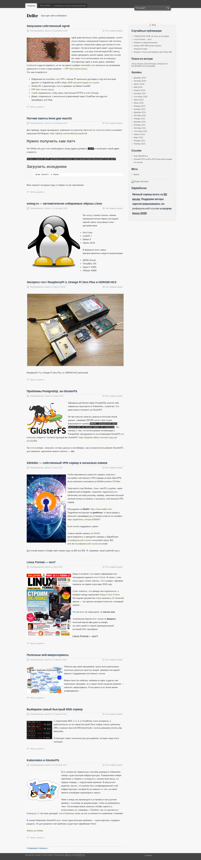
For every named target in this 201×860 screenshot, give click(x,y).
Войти (136, 175)
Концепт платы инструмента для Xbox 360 (153, 52)
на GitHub (95, 533)
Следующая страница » (37, 848)
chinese (140, 64)
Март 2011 (138, 137)
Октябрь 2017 (140, 93)
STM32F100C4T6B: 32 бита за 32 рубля (151, 36)
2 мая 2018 (57, 468)
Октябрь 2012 (140, 115)
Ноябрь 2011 (139, 125)
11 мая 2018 (57, 396)
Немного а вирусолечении (145, 42)
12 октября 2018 (59, 208)
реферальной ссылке (80, 540)
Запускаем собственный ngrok (48, 26)
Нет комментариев (114, 31)
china (133, 64)
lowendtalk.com (88, 65)
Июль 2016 (139, 100)
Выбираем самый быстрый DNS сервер (55, 709)
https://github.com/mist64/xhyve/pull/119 (68, 133)
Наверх (149, 855)
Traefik (34, 93)
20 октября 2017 (59, 765)
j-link (159, 64)
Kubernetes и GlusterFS (43, 760)
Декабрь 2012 (140, 112)
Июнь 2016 (139, 103)
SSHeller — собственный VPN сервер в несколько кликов (67, 462)
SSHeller (116, 481)
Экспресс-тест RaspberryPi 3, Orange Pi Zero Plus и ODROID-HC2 (71, 282)
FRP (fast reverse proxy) (76, 69)
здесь (117, 550)
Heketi (93, 824)
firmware (152, 64)
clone (146, 64)
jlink (163, 64)
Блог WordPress (141, 156)
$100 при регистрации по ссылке (83, 82)
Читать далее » (37, 107)
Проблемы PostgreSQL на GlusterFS (52, 391)
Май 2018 (138, 87)
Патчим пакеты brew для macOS (49, 118)
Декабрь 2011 (140, 122)
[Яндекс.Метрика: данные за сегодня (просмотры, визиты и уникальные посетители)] (140, 181)
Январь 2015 (139, 106)
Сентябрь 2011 (140, 131)
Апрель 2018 (139, 90)
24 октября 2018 (59, 123)
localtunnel (31, 65)
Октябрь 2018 (140, 81)
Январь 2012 (139, 119)
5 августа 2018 (58, 287)
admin (47, 31)
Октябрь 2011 (140, 128)
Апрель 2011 (139, 134)
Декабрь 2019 (140, 78)
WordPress (80, 855)
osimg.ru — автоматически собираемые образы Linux (64, 203)
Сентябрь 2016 (140, 97)
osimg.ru (90, 215)
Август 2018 (139, 84)
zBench (68, 855)
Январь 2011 (139, 141)
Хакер (102, 594)
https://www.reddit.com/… (102, 509)
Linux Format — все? (41, 562)
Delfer (32, 15)
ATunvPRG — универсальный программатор (63, 5)
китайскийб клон (138, 66)
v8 (166, 64)
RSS (154, 25)
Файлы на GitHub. (35, 831)
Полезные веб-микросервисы (47, 654)
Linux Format (99, 577)
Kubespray (31, 813)
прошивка (151, 66)
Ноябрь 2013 (139, 109)
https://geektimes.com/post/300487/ (84, 519)
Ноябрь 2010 (139, 144)
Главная (31, 5)
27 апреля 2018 (59, 660)
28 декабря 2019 (59, 31)
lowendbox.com (53, 79)
